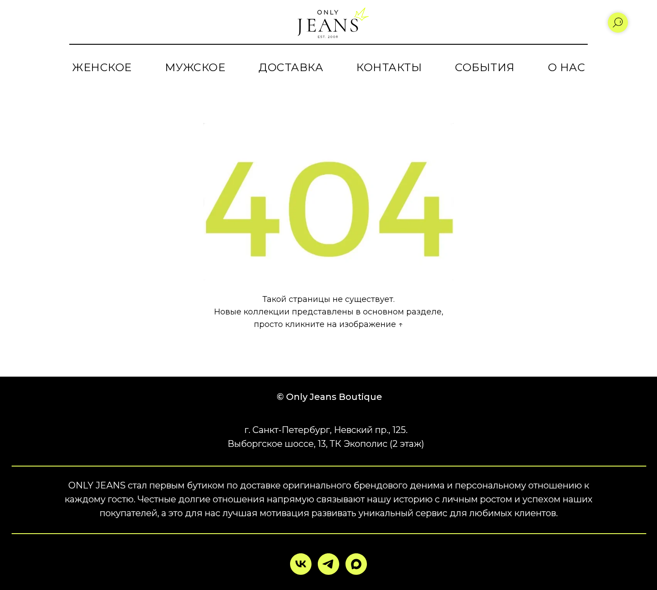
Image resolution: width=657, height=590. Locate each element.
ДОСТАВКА (290, 67)
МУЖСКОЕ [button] (195, 67)
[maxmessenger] (356, 564)
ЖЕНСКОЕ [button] (102, 67)
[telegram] (328, 564)
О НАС (566, 67)
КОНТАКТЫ (389, 67)
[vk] (301, 564)
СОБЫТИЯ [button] (485, 67)
